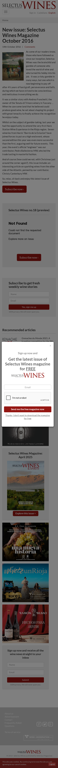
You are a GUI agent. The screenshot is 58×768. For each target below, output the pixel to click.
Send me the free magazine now (27, 409)
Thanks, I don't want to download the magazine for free (27, 417)
